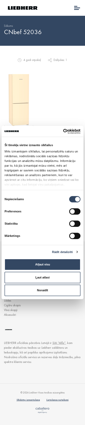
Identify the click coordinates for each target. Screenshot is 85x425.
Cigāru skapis (12, 305)
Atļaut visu (42, 264)
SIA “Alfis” (59, 343)
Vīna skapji (10, 310)
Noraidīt (42, 290)
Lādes (7, 300)
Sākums (8, 26)
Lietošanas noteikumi (57, 400)
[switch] (74, 211)
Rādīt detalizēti (62, 252)
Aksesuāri (10, 315)
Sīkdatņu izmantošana (28, 400)
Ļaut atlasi (42, 277)
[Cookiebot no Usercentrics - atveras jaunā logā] (63, 131)
